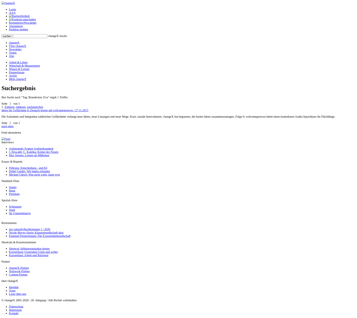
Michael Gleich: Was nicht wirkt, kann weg (34, 174)
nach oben (7, 126)
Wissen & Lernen (19, 69)
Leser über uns (17, 294)
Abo (11, 56)
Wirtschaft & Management (24, 65)
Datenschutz (16, 306)
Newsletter (15, 49)
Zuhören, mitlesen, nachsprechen (44, 108)
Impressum (15, 309)
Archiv (13, 75)
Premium (14, 194)
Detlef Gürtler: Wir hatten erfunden (29, 171)
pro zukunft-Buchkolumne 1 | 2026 (29, 229)
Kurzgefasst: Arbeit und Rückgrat (28, 255)
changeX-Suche (57, 36)
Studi (12, 210)
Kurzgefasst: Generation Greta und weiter (33, 252)
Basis (12, 190)
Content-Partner (18, 274)
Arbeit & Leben (18, 62)
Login (12, 9)
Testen (13, 52)
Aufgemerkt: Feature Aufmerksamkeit (31, 148)
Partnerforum (16, 72)
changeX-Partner (19, 267)
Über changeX (17, 46)
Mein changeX (17, 79)
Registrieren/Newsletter (22, 22)
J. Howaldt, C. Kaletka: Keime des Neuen (33, 152)
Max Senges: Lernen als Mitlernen (29, 155)
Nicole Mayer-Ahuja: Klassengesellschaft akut (36, 232)
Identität (13, 287)
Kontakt (13, 313)
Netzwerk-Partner (19, 271)
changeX (14, 42)
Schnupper (15, 206)
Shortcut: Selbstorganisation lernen (29, 248)
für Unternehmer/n (20, 213)
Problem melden (18, 29)
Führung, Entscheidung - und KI (28, 168)
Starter (13, 187)
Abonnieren (16, 26)
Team (12, 290)
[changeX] (8, 3)
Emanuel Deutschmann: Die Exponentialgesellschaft (39, 236)
